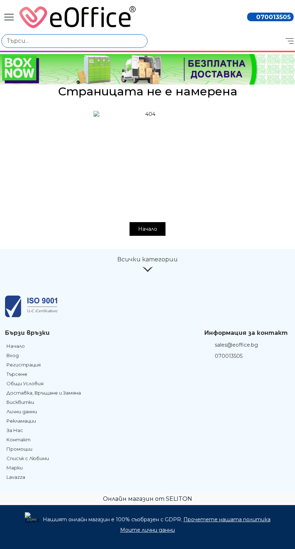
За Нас (14, 430)
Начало (147, 229)
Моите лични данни (147, 530)
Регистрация (23, 365)
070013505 (273, 17)
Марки (14, 468)
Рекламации (21, 421)
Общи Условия (25, 383)
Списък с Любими (27, 458)
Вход (12, 355)
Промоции (19, 449)
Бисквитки (20, 402)
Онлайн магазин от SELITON (147, 498)
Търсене (16, 374)
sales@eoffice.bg (236, 345)
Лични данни (21, 411)
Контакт (18, 439)
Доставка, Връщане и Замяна (43, 393)
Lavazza (15, 477)
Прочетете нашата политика (227, 519)
